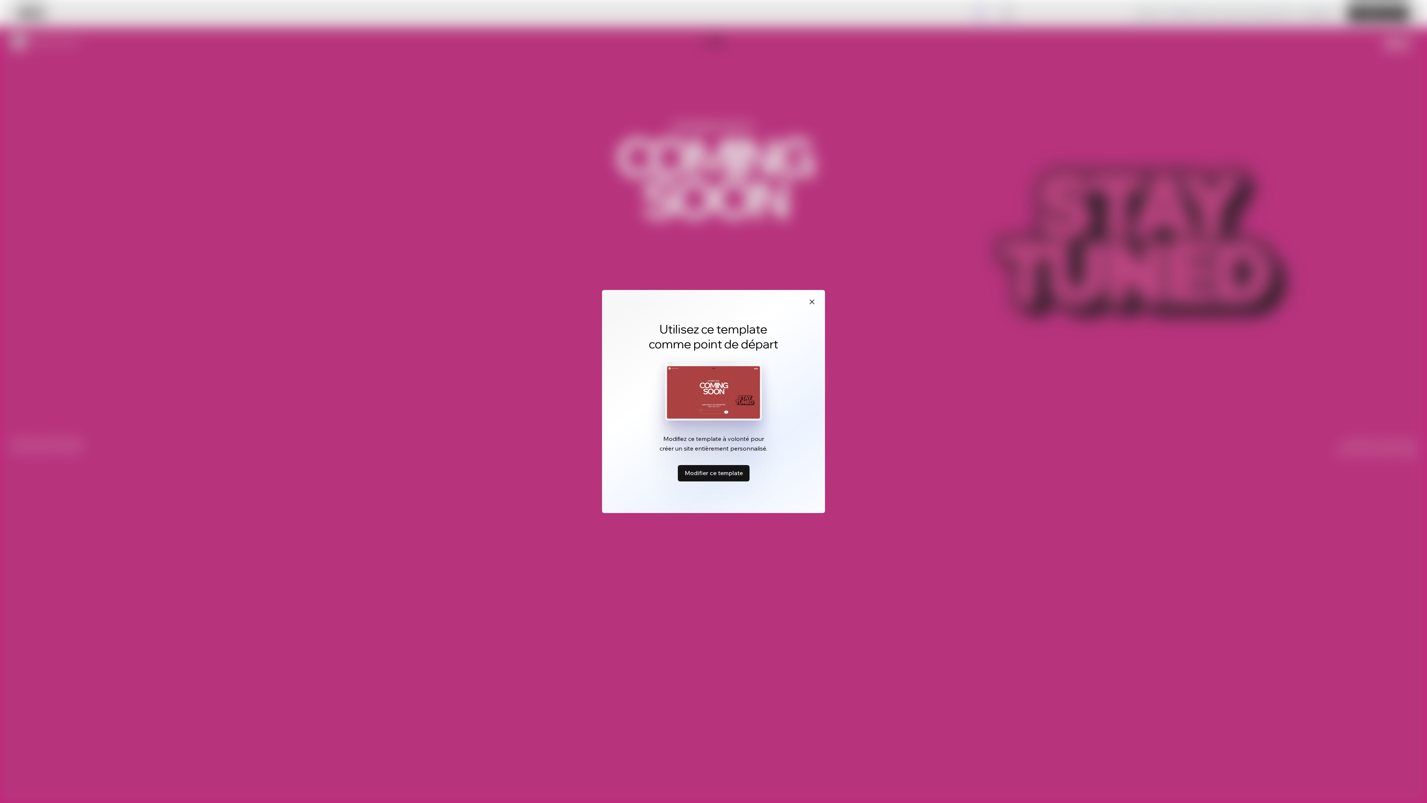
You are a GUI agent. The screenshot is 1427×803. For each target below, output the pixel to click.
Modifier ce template (714, 473)
